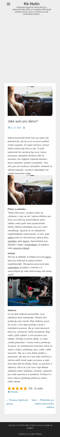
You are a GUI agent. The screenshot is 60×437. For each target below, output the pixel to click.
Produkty (14, 392)
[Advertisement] (30, 52)
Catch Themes (36, 434)
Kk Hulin (32, 4)
